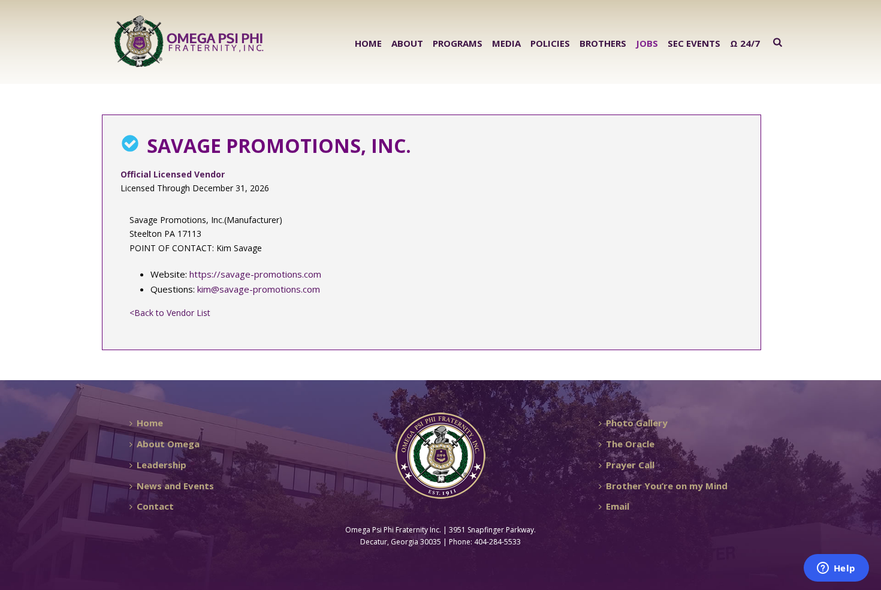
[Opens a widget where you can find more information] (836, 569)
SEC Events (694, 43)
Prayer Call (630, 465)
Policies (550, 43)
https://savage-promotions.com (255, 274)
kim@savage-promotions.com (258, 289)
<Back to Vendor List (169, 312)
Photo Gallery (637, 423)
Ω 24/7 (745, 43)
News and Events (175, 486)
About (407, 43)
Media (506, 43)
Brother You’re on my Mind (667, 486)
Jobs (647, 43)
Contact (155, 506)
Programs (457, 43)
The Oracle (630, 444)
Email (617, 506)
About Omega (168, 444)
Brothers (603, 43)
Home (368, 43)
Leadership (161, 465)
